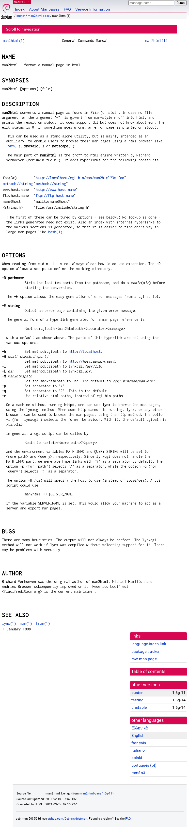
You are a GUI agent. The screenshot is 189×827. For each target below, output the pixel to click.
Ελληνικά (139, 728)
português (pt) (144, 765)
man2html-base (38, 15)
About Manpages (44, 9)
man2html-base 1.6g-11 (95, 793)
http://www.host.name (56, 189)
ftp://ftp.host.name (55, 195)
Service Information (92, 9)
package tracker (145, 651)
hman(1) (43, 623)
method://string (18, 184)
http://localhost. (86, 351)
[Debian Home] (6, 10)
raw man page (144, 659)
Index (20, 9)
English (137, 735)
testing (137, 700)
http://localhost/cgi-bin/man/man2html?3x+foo (80, 178)
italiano (138, 750)
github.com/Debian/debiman (67, 818)
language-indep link (148, 643)
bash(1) (55, 232)
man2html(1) (14, 40)
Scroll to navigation (23, 29)
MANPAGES (22, 1)
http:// (76, 361)
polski (136, 757)
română (138, 772)
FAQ (67, 9)
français (138, 743)
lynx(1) (13, 146)
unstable (139, 707)
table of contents (149, 671)
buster (20, 15)
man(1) (26, 623)
